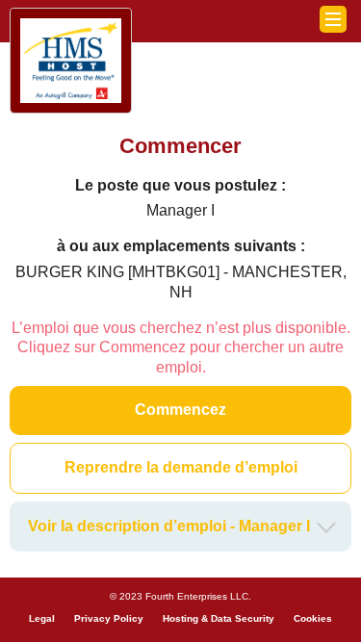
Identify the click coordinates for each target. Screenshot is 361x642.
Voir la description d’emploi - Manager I (169, 526)
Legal (42, 618)
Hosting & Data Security (218, 618)
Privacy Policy (108, 618)
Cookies (313, 618)
